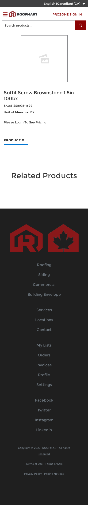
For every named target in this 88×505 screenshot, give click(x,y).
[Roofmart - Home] (23, 14)
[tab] (16, 140)
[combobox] (36, 25)
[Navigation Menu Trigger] (5, 14)
